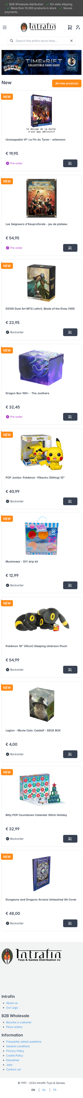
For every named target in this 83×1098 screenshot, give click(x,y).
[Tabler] (38, 27)
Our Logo (12, 1007)
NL (44, 1089)
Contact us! (13, 1069)
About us (12, 1003)
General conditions (18, 1046)
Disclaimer (12, 1060)
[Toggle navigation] (5, 27)
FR (54, 1089)
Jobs (9, 1064)
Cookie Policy (14, 1055)
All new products (66, 83)
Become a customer (18, 1022)
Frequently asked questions (23, 1041)
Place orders (14, 1027)
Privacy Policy (15, 1050)
